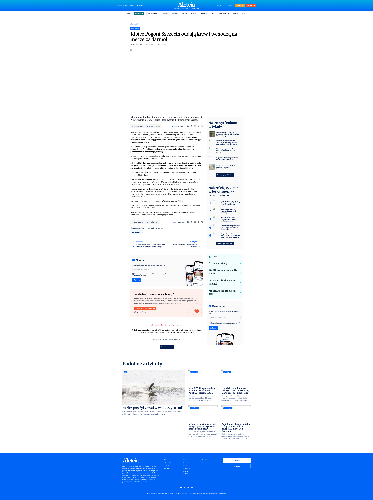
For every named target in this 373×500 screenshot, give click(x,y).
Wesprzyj (250, 5)
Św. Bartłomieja (195, 8)
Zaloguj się (231, 5)
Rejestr (239, 5)
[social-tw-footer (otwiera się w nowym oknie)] (188, 488)
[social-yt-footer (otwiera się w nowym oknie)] (181, 488)
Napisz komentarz (166, 347)
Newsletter (186, 463)
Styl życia (175, 13)
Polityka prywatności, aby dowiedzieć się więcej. (223, 323)
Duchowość (164, 13)
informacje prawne (181, 493)
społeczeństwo (136, 232)
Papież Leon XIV (224, 13)
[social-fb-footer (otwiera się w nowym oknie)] (185, 488)
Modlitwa (138, 13)
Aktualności (203, 13)
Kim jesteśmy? (169, 493)
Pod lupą (184, 13)
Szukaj (141, 5)
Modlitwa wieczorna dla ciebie (223, 272)
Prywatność (222, 493)
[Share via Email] (198, 126)
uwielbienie (226, 372)
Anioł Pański (194, 372)
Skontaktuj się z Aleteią (210, 493)
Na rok (203, 463)
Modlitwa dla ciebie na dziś (222, 292)
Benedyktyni (227, 408)
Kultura (193, 13)
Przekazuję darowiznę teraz (144, 308)
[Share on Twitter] (195, 126)
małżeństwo (194, 408)
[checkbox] (133, 274)
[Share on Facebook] (188, 126)
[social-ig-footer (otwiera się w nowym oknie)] (192, 488)
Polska (244, 13)
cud (125, 372)
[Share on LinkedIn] (191, 126)
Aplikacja (185, 465)
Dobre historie (152, 13)
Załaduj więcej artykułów (224, 175)
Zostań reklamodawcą (195, 493)
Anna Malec (150, 44)
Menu (128, 13)
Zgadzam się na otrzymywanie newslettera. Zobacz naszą (156, 274)
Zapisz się (137, 280)
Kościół (213, 13)
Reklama (185, 474)
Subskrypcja (186, 468)
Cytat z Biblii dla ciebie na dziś (222, 282)
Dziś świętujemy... (219, 263)
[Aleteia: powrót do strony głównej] (186, 4)
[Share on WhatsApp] (202, 126)
